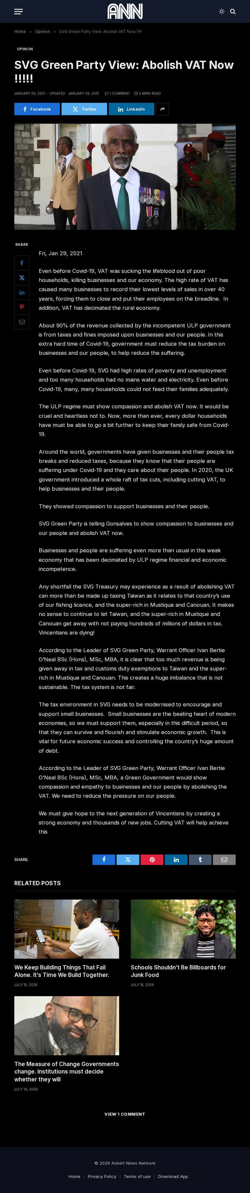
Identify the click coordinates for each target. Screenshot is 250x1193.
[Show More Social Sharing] (162, 109)
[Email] (21, 321)
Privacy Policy (102, 1176)
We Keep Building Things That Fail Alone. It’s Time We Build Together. (61, 971)
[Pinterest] (21, 307)
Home (74, 1176)
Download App (173, 1176)
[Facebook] (21, 263)
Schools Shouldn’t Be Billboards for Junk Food (178, 971)
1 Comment (120, 93)
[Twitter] (21, 277)
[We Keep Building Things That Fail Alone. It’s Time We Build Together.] (66, 929)
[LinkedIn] (21, 292)
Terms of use (137, 1176)
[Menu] (18, 11)
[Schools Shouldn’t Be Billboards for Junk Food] (183, 929)
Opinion (25, 49)
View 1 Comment (124, 1114)
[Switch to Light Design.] (221, 11)
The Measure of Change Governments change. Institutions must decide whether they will (66, 1071)
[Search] (232, 11)
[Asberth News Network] (125, 11)
